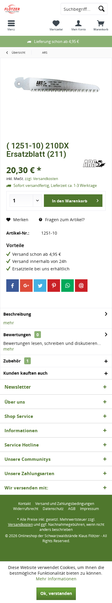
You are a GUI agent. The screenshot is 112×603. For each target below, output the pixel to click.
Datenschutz (53, 508)
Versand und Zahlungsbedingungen (64, 503)
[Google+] (26, 285)
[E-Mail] (81, 285)
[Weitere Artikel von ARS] (94, 163)
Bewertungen (17, 334)
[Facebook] (12, 285)
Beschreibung (17, 314)
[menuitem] (11, 25)
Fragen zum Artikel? (64, 219)
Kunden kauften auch (25, 373)
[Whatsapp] (67, 285)
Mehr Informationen (56, 579)
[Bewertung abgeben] (43, 162)
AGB (72, 508)
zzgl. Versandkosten (41, 178)
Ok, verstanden (56, 593)
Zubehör (16, 361)
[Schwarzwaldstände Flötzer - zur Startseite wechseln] (28, 9)
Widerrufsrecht (25, 508)
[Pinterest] (53, 285)
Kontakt (24, 503)
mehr (8, 322)
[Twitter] (40, 285)
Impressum (89, 508)
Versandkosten (20, 524)
